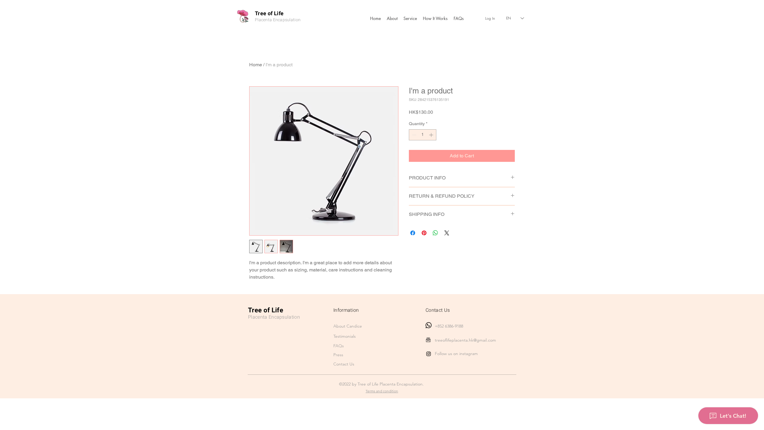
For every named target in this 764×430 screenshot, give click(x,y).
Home (255, 64)
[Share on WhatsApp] (435, 232)
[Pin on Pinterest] (424, 232)
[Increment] (431, 135)
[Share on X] (446, 232)
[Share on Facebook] (412, 232)
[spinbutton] (422, 135)
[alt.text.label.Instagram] (429, 354)
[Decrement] (413, 135)
